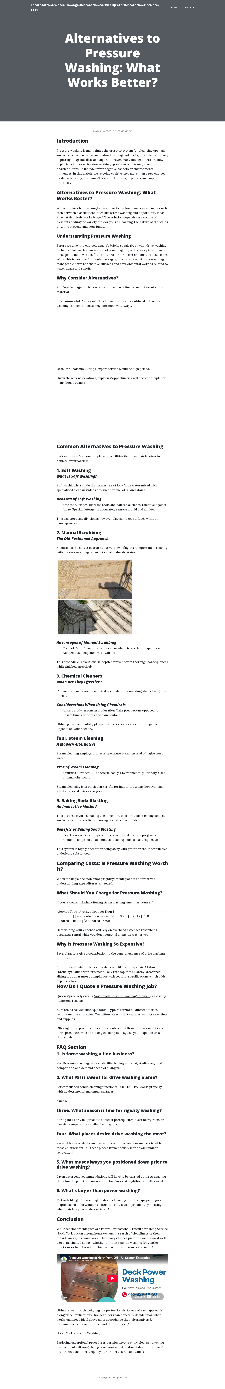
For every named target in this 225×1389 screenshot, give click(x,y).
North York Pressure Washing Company (122, 996)
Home (174, 7)
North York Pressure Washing (78, 1333)
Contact (189, 7)
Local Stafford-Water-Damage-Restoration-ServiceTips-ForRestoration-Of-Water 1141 (95, 7)
